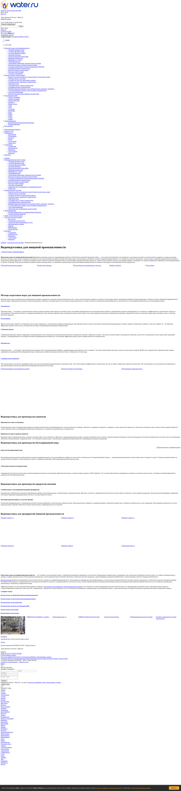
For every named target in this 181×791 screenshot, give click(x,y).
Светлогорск (5, 749)
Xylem (10, 117)
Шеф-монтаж (12, 227)
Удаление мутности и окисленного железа (21, 80)
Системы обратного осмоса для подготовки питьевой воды (27, 90)
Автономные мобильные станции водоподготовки (24, 63)
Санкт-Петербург (6, 747)
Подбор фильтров (10, 210)
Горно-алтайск (5, 707)
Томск (3, 756)
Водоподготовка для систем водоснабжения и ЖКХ (15, 606)
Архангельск (5, 695)
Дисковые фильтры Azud (16, 50)
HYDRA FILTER (13, 100)
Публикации (12, 136)
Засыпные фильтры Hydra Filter (18, 56)
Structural (11, 102)
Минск (3, 725)
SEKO (10, 116)
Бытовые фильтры (14, 124)
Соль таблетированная (15, 92)
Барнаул (3, 698)
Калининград (5, 717)
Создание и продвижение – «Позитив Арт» (15, 662)
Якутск (3, 764)
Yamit (10, 106)
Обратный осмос (5, 343)
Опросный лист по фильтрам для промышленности (24, 187)
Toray (10, 107)
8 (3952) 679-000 (16, 10)
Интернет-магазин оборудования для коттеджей (23, 94)
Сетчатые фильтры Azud (16, 51)
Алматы (3, 693)
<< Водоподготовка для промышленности (12, 252)
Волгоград (4, 703)
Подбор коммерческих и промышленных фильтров (24, 212)
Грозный (3, 708)
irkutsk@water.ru (6, 19)
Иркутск (3, 14)
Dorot (10, 112)
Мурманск (4, 729)
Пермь (3, 740)
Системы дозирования (15, 73)
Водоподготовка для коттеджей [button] (15, 75)
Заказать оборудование (8, 24)
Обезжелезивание (5, 318)
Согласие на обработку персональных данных (36, 657)
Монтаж (11, 226)
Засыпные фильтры (14, 55)
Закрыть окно (5, 684)
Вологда (3, 705)
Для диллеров (12, 151)
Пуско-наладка (13, 229)
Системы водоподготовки (15, 242)
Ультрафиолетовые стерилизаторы (19, 68)
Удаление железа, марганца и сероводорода (22, 82)
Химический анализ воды (16, 221)
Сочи (2, 754)
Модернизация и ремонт (16, 224)
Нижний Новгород (7, 732)
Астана (3, 696)
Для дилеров (12, 141)
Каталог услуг (9, 131)
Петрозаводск (5, 742)
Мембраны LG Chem (15, 60)
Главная (7, 40)
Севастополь (5, 751)
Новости (11, 138)
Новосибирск (5, 735)
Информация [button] (9, 133)
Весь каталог (9, 126)
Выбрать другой (8, 35)
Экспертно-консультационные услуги (20, 222)
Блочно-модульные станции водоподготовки (22, 65)
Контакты (8, 155)
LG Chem (11, 109)
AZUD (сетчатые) (14, 99)
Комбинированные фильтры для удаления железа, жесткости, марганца (31, 89)
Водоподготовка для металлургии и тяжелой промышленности (18, 599)
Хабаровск (4, 761)
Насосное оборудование (16, 72)
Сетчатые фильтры (19, 658)
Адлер (3, 691)
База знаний (12, 134)
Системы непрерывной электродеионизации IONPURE (26, 67)
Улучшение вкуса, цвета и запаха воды (20, 85)
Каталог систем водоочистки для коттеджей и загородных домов (29, 77)
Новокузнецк (5, 734)
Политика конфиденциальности (11, 657)
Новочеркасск (5, 737)
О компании (12, 146)
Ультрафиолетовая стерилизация (10, 358)
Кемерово (4, 720)
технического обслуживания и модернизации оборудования (62, 586)
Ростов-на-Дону (6, 744)
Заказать (4, 680)
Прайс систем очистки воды (14, 215)
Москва (3, 727)
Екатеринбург (5, 712)
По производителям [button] (11, 95)
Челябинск (4, 762)
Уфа (2, 759)
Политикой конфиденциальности (141, 788)
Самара (3, 745)
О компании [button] (8, 145)
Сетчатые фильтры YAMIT (17, 53)
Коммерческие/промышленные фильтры (21, 122)
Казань (3, 715)
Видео (10, 139)
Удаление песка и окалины (17, 78)
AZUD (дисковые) (14, 97)
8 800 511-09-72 (6, 10)
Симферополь (5, 752)
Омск (2, 739)
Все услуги (11, 219)
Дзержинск (4, 710)
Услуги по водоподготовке (13, 217)
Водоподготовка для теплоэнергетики (11, 602)
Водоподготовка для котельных (18, 70)
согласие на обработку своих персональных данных (44, 682)
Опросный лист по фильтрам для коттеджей (22, 209)
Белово (3, 700)
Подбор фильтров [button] (10, 121)
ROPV (10, 114)
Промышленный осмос (15, 58)
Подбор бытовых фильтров (17, 214)
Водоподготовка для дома (13, 190)
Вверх (3, 664)
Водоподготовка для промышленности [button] (17, 48)
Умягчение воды (13, 84)
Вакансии (11, 153)
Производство (12, 148)
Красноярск (4, 723)
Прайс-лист (12, 143)
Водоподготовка (6, 580)
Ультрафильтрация (14, 61)
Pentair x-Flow (12, 104)
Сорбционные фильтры (7, 329)
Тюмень (3, 757)
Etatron (10, 119)
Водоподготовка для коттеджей (57, 658)
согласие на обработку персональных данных (109, 788)
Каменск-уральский (7, 718)
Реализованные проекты (12, 129)
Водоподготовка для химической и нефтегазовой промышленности (19, 595)
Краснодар (4, 722)
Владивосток (5, 701)
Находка (3, 730)
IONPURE (11, 111)
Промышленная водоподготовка (15, 160)
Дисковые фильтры (7, 658)
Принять (174, 788)
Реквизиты (11, 150)
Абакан (3, 690)
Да (1, 35)
